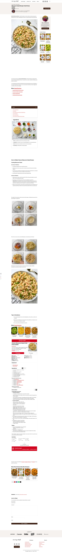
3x (25, 368)
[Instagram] (47, 1)
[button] (12, 8)
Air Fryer (33, 1)
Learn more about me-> (45, 28)
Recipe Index (23, 1)
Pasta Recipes (17, 325)
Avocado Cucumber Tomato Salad (18, 91)
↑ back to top (17, 546)
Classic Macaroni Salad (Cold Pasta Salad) (18, 116)
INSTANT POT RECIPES (28, 544)
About (38, 1)
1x (22, 368)
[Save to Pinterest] (14, 482)
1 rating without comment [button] (22, 494)
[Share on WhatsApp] (18, 482)
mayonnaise (17, 379)
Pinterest (29, 461)
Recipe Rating (13, 501)
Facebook (22, 461)
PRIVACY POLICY (41, 544)
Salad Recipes (17, 88)
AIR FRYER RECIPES (28, 545)
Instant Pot (29, 1)
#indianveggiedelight (33, 449)
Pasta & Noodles (17, 4)
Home (12, 4)
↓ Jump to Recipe (47, 8)
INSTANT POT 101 (27, 543)
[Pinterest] (45, 1)
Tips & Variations (15, 113)
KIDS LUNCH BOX (27, 546)
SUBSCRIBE (40, 546)
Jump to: (13, 107)
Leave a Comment (25, 11)
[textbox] (24, 429)
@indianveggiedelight (26, 449)
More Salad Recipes (15, 109)
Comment (12, 504)
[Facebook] (43, 1)
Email (12, 520)
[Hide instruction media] (36, 389)
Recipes (14, 4)
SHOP (40, 545)
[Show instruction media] (35, 389)
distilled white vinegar (20, 380)
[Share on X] (20, 482)
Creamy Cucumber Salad (16, 93)
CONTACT (40, 543)
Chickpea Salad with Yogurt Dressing (18, 90)
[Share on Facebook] (16, 482)
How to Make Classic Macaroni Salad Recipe (19, 112)
